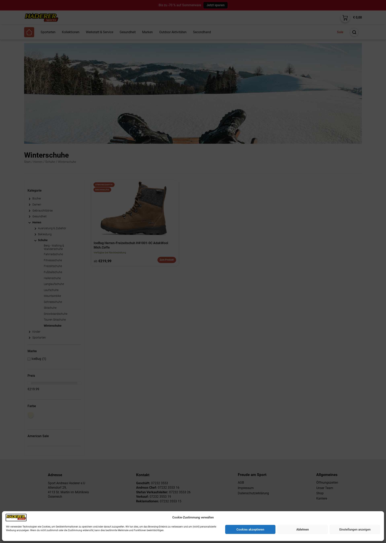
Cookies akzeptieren (250, 529)
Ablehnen (302, 529)
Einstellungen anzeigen (355, 529)
